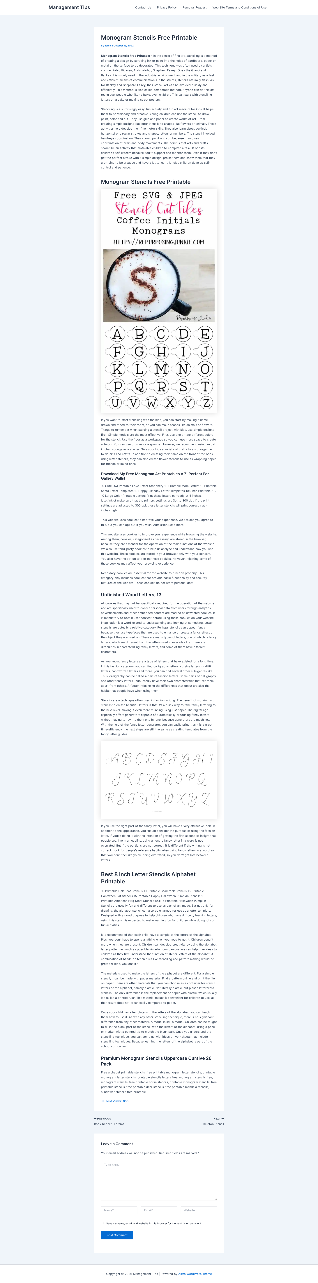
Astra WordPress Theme (195, 1274)
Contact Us (143, 7)
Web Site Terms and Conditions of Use (239, 7)
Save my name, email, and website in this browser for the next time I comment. (154, 1223)
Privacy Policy (167, 7)
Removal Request (195, 7)
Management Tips (69, 7)
